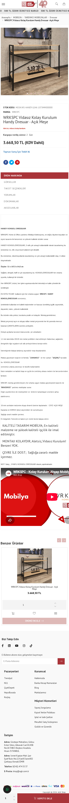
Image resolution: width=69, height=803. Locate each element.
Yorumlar (9, 194)
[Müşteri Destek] (7, 789)
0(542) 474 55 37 (16, 766)
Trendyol (8, 678)
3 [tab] (35, 93)
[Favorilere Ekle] (34, 614)
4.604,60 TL (34, 593)
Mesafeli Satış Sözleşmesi (46, 722)
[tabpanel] (34, 61)
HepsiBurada (10, 692)
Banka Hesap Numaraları (45, 683)
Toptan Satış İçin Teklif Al (16, 151)
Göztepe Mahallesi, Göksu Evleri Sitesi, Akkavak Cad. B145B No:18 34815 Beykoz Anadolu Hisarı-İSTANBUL (19, 746)
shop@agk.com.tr (16, 771)
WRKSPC (11, 112)
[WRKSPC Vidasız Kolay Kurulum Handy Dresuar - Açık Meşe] (34, 61)
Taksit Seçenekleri (15, 188)
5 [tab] (42, 93)
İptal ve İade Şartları (43, 717)
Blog (36, 687)
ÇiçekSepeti (9, 687)
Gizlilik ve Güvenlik (43, 726)
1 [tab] (27, 93)
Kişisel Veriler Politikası (44, 712)
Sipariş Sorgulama (42, 707)
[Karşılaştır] (55, 614)
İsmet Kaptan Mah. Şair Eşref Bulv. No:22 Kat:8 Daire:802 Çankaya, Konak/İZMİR (18, 758)
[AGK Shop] (34, 4)
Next (65, 61)
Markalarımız (40, 692)
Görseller (10, 182)
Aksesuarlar (11, 207)
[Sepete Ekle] (13, 614)
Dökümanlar (11, 201)
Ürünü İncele (32, 621)
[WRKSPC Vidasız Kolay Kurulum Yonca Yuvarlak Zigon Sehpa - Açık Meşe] (34, 565)
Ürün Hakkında (13, 175)
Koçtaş (7, 697)
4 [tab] (38, 93)
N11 (6, 683)
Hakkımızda (39, 678)
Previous (4, 61)
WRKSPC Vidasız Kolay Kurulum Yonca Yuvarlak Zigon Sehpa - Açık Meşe (34, 588)
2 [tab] (31, 93)
